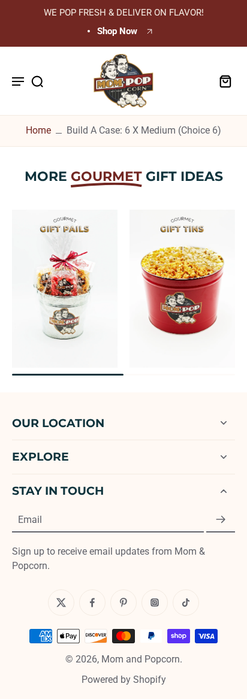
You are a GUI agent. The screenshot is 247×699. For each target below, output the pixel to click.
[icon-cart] (222, 81)
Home (38, 130)
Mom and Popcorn (140, 659)
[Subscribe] (220, 519)
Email (30, 519)
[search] (37, 81)
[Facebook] (92, 602)
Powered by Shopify (124, 679)
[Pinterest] (123, 602)
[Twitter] (61, 602)
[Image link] (65, 289)
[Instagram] (154, 602)
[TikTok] (186, 602)
